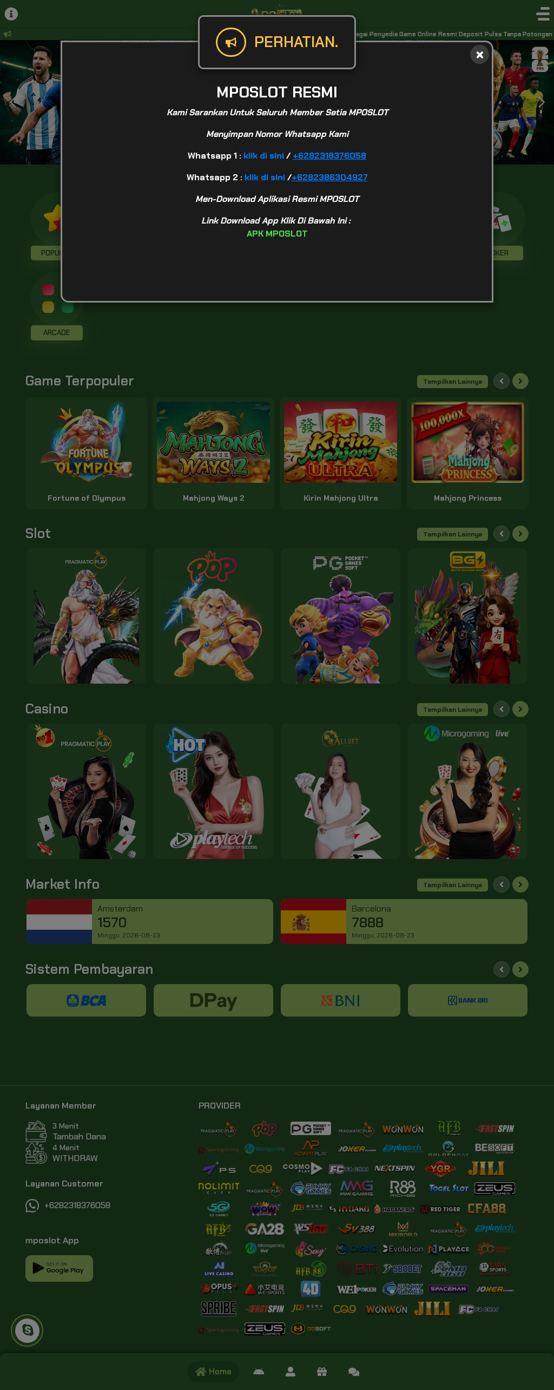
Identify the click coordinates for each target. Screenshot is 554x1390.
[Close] (479, 54)
